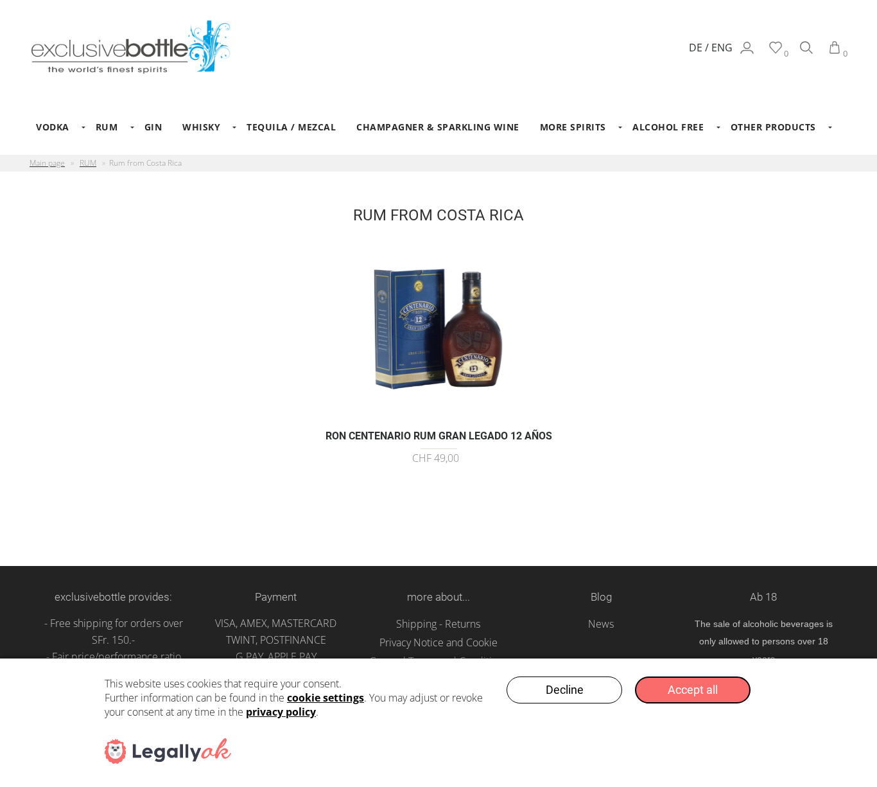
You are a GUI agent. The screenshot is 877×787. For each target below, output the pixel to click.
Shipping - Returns (438, 624)
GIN (153, 127)
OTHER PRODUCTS (773, 127)
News (601, 624)
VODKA (52, 127)
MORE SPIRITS (573, 127)
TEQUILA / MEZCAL (291, 127)
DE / (700, 47)
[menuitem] (55, 127)
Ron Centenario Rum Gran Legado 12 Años (439, 436)
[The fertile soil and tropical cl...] (439, 415)
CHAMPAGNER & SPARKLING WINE (437, 127)
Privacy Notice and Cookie (438, 642)
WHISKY (201, 127)
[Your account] (747, 53)
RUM (107, 127)
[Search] (806, 53)
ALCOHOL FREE (668, 127)
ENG (722, 47)
